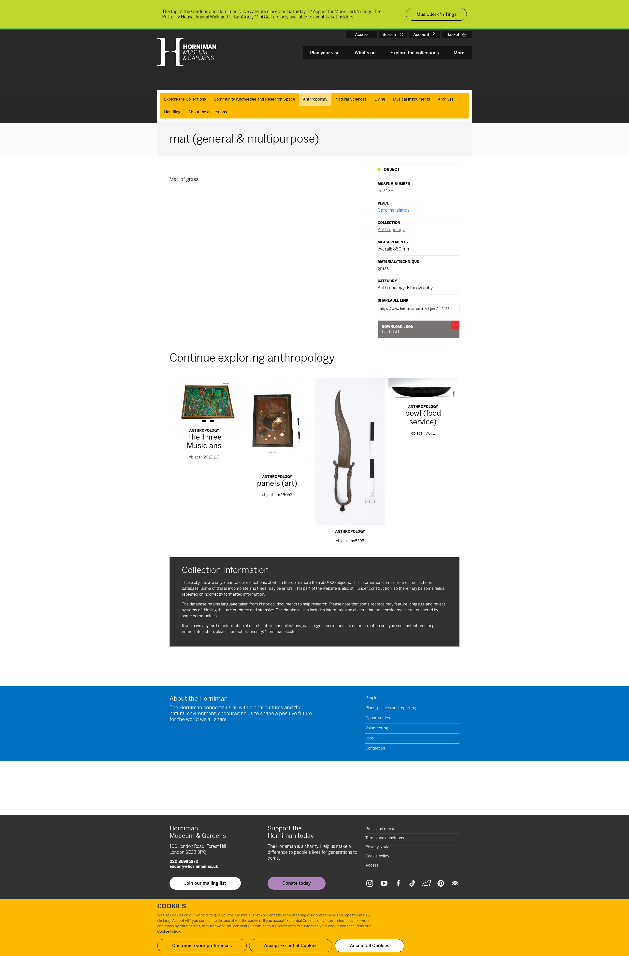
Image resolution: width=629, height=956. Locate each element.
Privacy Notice (378, 847)
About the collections (207, 112)
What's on (365, 53)
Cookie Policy (168, 931)
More (459, 53)
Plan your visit (325, 53)
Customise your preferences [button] (202, 945)
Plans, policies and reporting (390, 707)
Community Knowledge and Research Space (254, 99)
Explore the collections (414, 53)
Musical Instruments (411, 99)
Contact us (375, 748)
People (371, 697)
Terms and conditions (384, 837)
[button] (402, 34)
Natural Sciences (351, 99)
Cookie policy (377, 856)
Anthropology (315, 99)
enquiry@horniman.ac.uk (272, 631)
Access (361, 34)
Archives (446, 99)
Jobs (369, 738)
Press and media (380, 828)
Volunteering (376, 728)
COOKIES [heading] (171, 906)
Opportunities (377, 718)
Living (379, 99)
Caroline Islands (394, 210)
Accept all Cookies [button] (369, 945)
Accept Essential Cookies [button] (290, 945)
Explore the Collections (185, 99)
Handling (172, 112)
